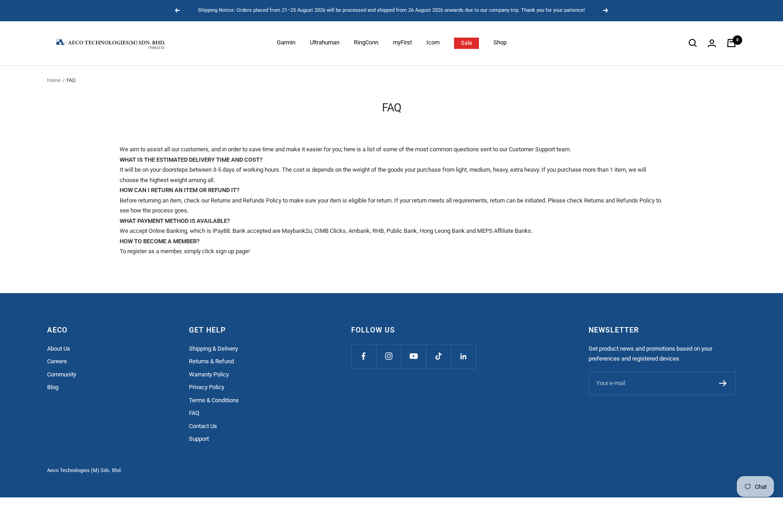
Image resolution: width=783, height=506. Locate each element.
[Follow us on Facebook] (363, 356)
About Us (58, 348)
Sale (466, 42)
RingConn (366, 42)
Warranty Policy (209, 374)
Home (54, 80)
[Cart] (731, 43)
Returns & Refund (211, 361)
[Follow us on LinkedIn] (463, 356)
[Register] (723, 383)
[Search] (693, 43)
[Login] (712, 43)
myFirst (402, 42)
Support (199, 438)
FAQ (194, 413)
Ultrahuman (324, 42)
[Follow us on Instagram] (388, 356)
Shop (500, 42)
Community (61, 374)
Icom (433, 42)
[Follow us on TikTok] (438, 356)
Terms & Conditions (214, 400)
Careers (57, 361)
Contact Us (203, 426)
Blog (52, 387)
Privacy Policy (206, 387)
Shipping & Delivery (213, 348)
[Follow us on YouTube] (413, 356)
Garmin (286, 42)
